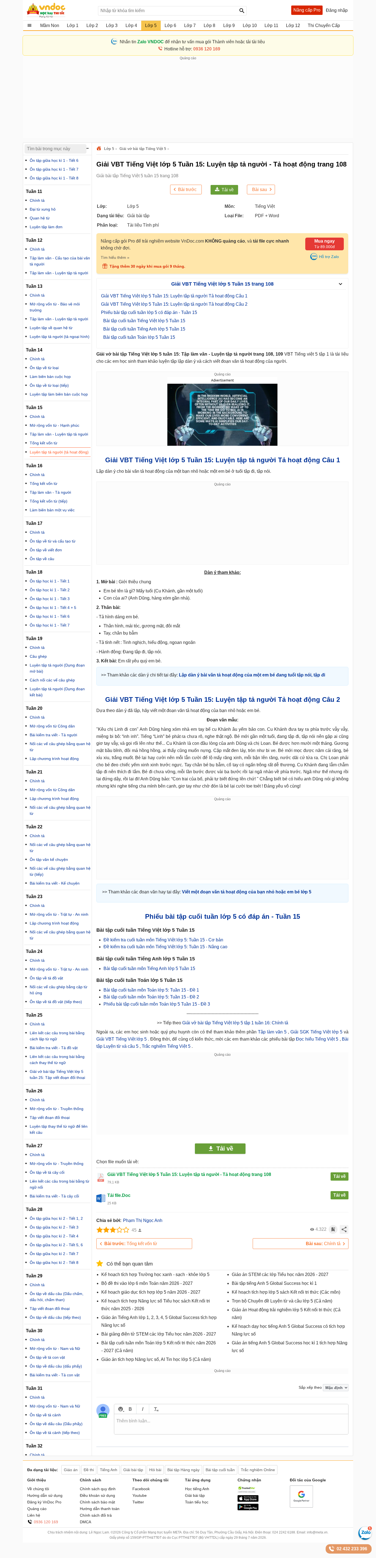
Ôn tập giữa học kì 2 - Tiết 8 (54, 1262)
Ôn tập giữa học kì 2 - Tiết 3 (54, 1227)
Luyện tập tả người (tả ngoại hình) (59, 336)
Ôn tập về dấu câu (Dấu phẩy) (56, 1424)
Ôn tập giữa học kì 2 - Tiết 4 (54, 1236)
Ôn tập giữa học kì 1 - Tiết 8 (54, 178)
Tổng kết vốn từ (130, 1243)
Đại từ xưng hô (43, 209)
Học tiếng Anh (197, 1489)
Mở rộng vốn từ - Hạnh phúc (54, 425)
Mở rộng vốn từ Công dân (52, 726)
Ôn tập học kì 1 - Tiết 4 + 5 (53, 607)
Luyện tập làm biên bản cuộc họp (59, 394)
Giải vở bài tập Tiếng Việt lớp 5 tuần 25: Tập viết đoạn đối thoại (57, 1074)
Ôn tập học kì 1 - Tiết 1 (50, 581)
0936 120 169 (46, 1522)
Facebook (141, 1489)
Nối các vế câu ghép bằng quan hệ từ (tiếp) (60, 871)
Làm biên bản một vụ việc (52, 510)
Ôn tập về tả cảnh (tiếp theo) (55, 1432)
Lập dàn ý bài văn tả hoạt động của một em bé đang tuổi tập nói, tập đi (252, 675)
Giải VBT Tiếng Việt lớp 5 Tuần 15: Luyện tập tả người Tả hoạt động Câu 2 (174, 304)
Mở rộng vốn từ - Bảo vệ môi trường (55, 307)
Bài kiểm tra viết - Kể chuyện (55, 883)
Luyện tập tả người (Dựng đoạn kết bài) (57, 692)
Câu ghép (38, 656)
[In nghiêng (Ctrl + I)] (143, 1409)
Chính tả (323, 1243)
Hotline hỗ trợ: (192, 49)
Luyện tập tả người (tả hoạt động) (59, 452)
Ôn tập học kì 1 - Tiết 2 (50, 590)
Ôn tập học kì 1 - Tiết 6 (50, 616)
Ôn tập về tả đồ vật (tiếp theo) (56, 1002)
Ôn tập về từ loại (44, 368)
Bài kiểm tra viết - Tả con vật (55, 1375)
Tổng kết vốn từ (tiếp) (48, 501)
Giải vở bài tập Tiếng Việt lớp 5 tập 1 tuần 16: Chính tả (235, 1022)
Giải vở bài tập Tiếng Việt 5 (142, 149)
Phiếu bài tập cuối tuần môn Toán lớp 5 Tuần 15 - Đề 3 (156, 1004)
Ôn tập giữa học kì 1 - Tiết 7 (54, 169)
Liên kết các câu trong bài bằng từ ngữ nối (59, 1184)
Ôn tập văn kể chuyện (49, 859)
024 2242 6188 (283, 1532)
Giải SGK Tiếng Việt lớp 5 (317, 1032)
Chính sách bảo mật (97, 1502)
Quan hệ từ (40, 218)
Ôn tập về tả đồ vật (46, 978)
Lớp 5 (109, 149)
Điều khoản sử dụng (97, 1495)
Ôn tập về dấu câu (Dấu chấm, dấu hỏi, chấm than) (56, 1296)
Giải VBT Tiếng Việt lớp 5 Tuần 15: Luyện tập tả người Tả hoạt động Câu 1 (174, 296)
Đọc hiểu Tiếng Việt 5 (317, 1039)
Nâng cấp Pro (306, 10)
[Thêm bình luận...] (231, 1424)
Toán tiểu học (196, 1502)
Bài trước (187, 189)
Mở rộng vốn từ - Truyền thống (56, 1108)
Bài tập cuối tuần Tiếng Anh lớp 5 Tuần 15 (144, 329)
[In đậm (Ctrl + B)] (130, 1409)
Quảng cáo (37, 1508)
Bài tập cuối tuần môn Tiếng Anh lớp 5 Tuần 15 (149, 968)
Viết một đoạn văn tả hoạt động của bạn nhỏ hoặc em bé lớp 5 (246, 892)
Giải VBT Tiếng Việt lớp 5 (122, 1039)
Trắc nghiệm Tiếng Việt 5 (167, 1046)
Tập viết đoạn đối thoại (50, 1117)
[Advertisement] (188, 99)
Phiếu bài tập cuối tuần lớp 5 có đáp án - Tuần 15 (149, 312)
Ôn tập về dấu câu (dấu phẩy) (56, 1366)
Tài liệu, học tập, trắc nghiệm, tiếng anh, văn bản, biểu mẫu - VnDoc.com (59, 10)
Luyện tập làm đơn (46, 227)
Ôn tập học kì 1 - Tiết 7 (50, 625)
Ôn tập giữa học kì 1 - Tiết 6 (54, 160)
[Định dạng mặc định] (155, 1409)
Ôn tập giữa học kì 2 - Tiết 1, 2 (56, 1218)
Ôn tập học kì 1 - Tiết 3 (50, 599)
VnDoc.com (99, 149)
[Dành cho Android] (248, 1509)
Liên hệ (33, 1515)
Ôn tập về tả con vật (47, 1357)
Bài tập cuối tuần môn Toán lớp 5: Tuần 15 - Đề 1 (151, 990)
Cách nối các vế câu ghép (52, 680)
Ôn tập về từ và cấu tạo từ (52, 541)
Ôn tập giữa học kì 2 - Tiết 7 (54, 1253)
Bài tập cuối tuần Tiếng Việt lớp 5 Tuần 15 (144, 320)
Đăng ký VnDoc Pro (44, 1502)
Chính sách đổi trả (96, 1515)
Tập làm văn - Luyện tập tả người (59, 273)
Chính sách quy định (98, 1489)
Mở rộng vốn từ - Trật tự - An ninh (59, 914)
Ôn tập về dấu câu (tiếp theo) (55, 1317)
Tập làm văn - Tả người (50, 492)
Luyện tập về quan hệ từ (51, 328)
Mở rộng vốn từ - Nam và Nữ (55, 1348)
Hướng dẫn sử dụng (44, 1495)
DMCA (85, 1522)
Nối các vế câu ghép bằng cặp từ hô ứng (58, 990)
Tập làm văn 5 (273, 1032)
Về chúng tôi (38, 1489)
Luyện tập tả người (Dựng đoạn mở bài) (57, 668)
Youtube (139, 1495)
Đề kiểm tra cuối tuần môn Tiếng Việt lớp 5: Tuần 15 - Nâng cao (165, 946)
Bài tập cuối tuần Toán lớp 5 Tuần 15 (139, 337)
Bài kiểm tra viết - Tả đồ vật (54, 1048)
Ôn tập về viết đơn (46, 550)
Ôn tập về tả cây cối (47, 1172)
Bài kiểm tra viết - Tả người (53, 735)
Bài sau (259, 189)
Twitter (138, 1502)
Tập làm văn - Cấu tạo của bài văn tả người (60, 261)
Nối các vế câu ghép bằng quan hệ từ (60, 747)
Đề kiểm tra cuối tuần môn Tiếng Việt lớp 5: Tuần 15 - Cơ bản (163, 940)
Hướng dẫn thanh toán (99, 1508)
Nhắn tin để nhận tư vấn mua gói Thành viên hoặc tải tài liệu (192, 41)
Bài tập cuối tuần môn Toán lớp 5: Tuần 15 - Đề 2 (151, 997)
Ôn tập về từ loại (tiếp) (49, 385)
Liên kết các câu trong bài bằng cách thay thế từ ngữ (57, 1059)
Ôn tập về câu (42, 559)
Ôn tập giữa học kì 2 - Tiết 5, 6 (56, 1245)
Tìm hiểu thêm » (115, 257)
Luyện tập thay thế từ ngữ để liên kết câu (59, 1129)
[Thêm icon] (120, 1409)
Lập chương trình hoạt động (54, 758)
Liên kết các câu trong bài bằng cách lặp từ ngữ (57, 1036)
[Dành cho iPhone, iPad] (248, 1500)
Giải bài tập (195, 1495)
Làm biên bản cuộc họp (50, 376)
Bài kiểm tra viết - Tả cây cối (54, 1196)
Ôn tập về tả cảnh (45, 1415)
